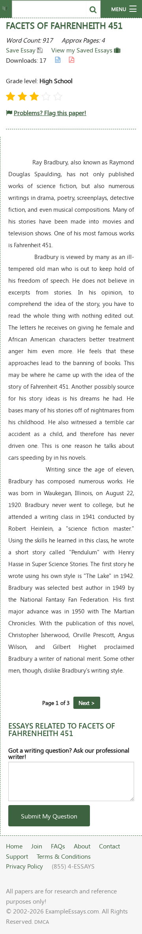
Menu (118, 9)
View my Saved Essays (82, 50)
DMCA (41, 921)
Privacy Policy (24, 866)
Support (17, 856)
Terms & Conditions (64, 856)
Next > (86, 703)
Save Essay (21, 50)
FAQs (58, 846)
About (82, 846)
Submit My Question (49, 816)
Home (14, 846)
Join (36, 846)
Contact (109, 846)
